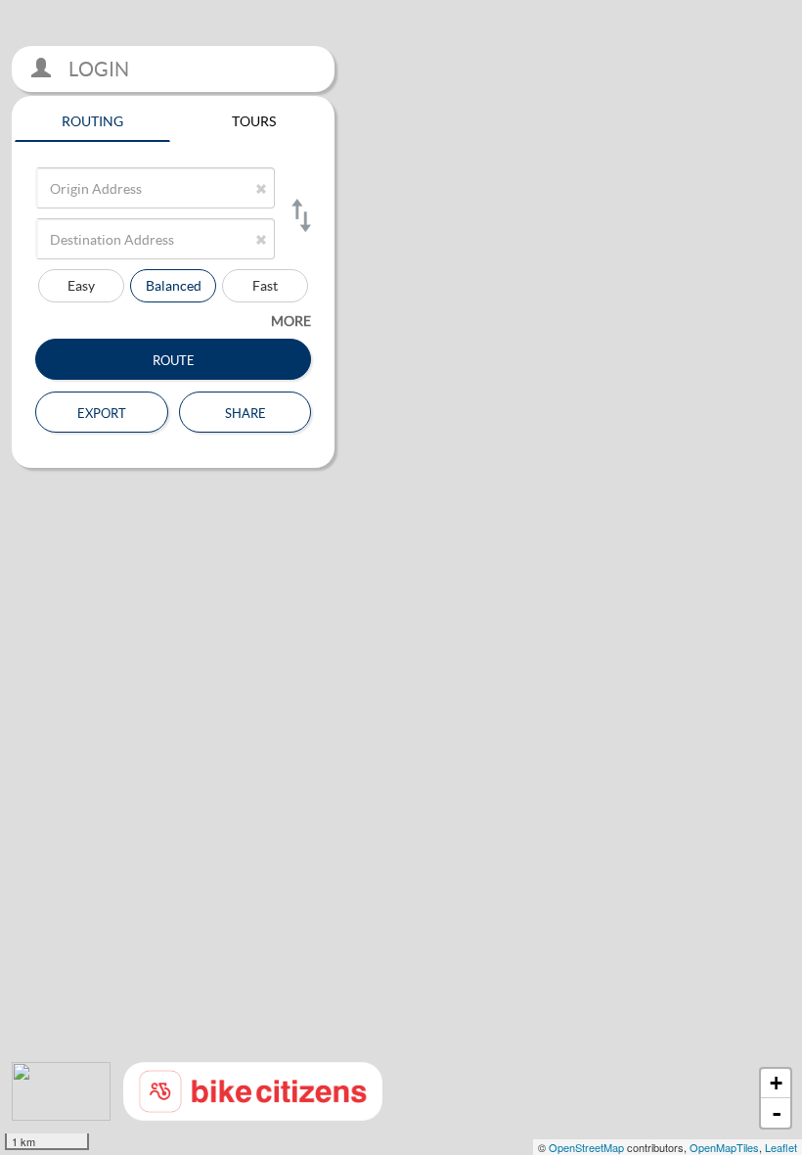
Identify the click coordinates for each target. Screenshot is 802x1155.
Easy (81, 285)
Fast (265, 285)
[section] (401, 577)
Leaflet (781, 1147)
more (291, 320)
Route (174, 358)
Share (245, 411)
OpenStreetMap (586, 1147)
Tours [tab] (254, 118)
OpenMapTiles (724, 1147)
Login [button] (97, 69)
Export (101, 411)
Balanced (173, 285)
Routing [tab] (92, 118)
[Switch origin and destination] (300, 215)
